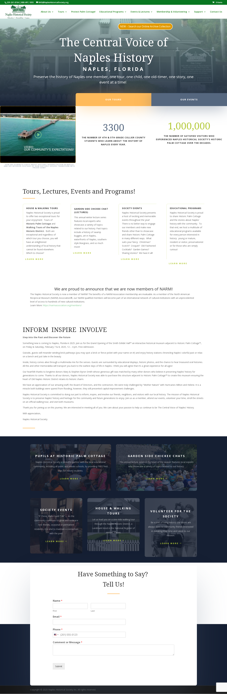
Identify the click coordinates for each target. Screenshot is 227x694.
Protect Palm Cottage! (83, 12)
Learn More (34, 259)
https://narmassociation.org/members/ (62, 305)
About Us (46, 12)
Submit (58, 666)
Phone (58, 629)
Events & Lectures (140, 12)
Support (198, 12)
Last (93, 611)
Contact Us (216, 12)
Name (57, 600)
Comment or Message (67, 642)
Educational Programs (111, 12)
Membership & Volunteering (172, 12)
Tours (61, 12)
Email (57, 616)
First (55, 611)
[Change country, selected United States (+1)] (56, 635)
